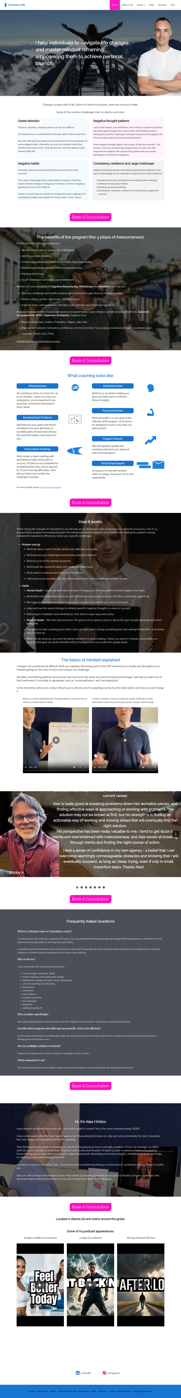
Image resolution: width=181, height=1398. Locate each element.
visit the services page (50, 487)
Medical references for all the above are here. (38, 341)
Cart (173, 5)
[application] (144, 5)
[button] (5, 834)
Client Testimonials (67, 1391)
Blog (151, 5)
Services (162, 5)
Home (115, 5)
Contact (112, 1391)
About (140, 5)
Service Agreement (142, 1391)
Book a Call (127, 5)
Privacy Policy (124, 1391)
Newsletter (83, 1391)
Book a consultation (90, 217)
